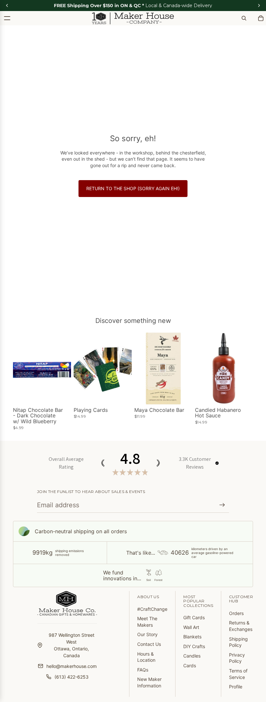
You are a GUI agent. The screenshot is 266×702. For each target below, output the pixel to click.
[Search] (244, 18)
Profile (235, 686)
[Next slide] (185, 368)
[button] (217, 463)
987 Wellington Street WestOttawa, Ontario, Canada (71, 645)
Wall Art (191, 627)
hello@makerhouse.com (71, 666)
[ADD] (61, 394)
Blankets (192, 636)
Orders (236, 613)
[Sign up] (222, 505)
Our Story (147, 634)
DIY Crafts (194, 646)
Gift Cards (194, 617)
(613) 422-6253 (71, 677)
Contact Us (149, 644)
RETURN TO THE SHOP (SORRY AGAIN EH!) (133, 188)
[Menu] (7, 18)
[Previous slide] (141, 368)
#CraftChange (152, 609)
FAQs (142, 669)
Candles (191, 656)
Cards (189, 665)
